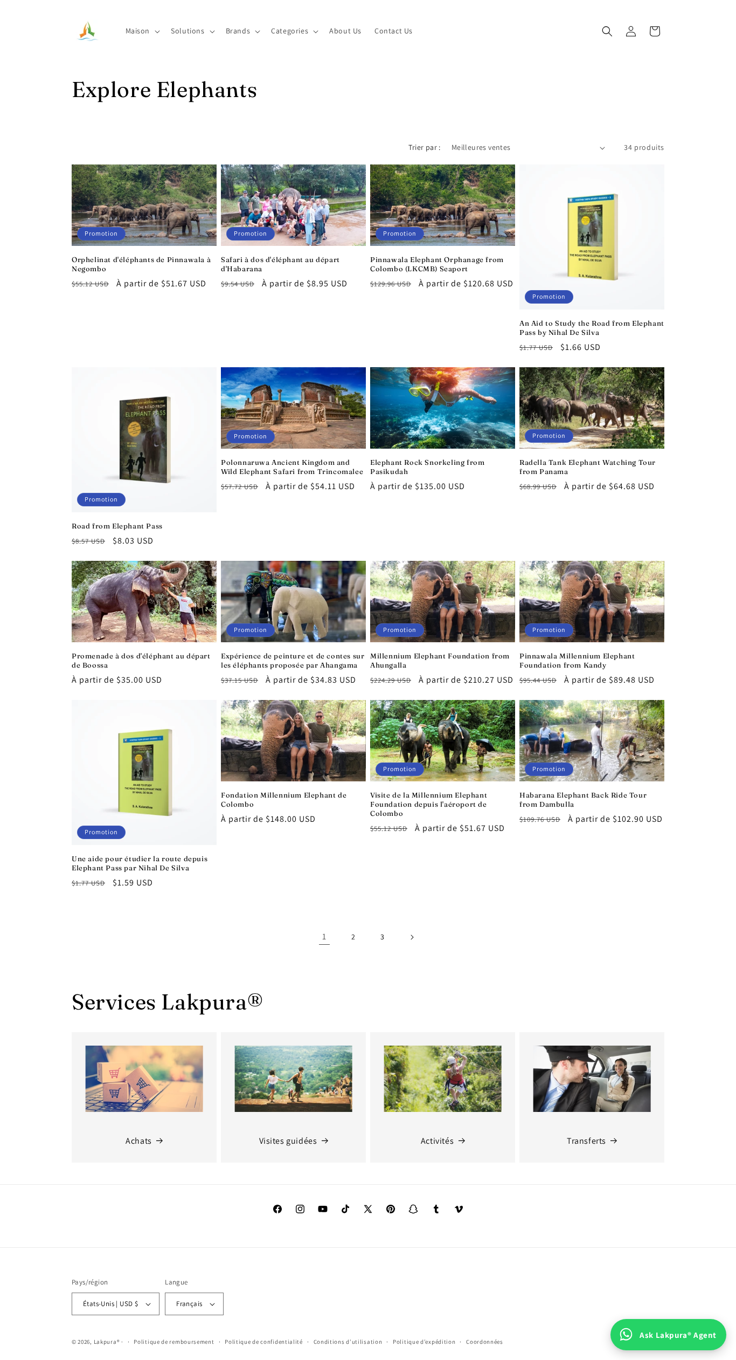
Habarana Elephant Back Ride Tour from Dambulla (583, 799)
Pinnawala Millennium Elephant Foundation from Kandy (577, 660)
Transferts (586, 1140)
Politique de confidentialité (264, 1341)
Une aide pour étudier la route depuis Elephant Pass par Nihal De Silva (139, 863)
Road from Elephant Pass (117, 525)
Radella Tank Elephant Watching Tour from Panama (587, 467)
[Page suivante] (411, 937)
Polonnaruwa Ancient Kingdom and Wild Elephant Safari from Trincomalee (292, 467)
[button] (142, 30)
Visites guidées (288, 1140)
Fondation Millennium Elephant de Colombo (283, 799)
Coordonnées (484, 1341)
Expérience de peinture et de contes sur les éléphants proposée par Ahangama (292, 660)
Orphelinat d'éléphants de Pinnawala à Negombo (141, 264)
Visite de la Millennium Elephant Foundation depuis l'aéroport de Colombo (428, 804)
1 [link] (324, 936)
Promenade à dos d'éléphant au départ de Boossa (141, 660)
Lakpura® (107, 1341)
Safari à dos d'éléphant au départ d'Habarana (280, 264)
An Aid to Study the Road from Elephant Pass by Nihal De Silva (591, 327)
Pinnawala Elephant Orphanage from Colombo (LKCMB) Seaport (437, 264)
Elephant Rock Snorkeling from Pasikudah (427, 467)
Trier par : (424, 147)
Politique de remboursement (174, 1341)
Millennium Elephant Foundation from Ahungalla (440, 660)
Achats (139, 1140)
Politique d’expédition (424, 1341)
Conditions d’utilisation (348, 1341)
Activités (437, 1140)
